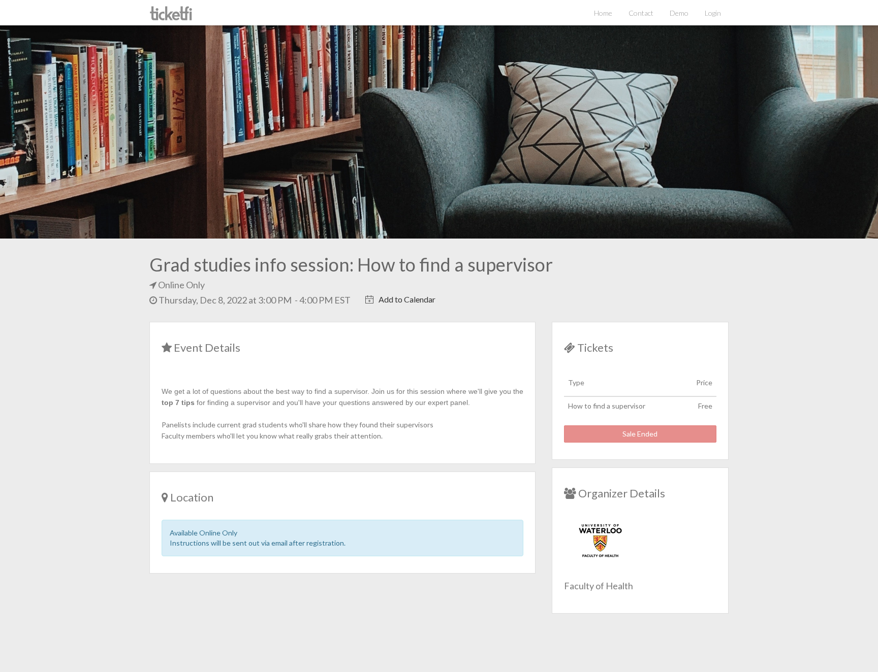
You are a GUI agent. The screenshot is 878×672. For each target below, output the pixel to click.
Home (603, 13)
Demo (679, 13)
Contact (641, 13)
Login (713, 13)
